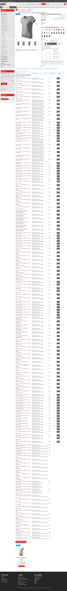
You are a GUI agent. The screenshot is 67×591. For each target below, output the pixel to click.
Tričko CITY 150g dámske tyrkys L (24, 394)
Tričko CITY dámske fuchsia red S (24, 415)
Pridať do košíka (52, 43)
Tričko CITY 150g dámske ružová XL (25, 309)
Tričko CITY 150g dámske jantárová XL (25, 489)
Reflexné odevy (4, 19)
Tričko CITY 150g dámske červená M (25, 127)
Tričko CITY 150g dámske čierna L (24, 140)
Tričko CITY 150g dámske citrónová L (25, 447)
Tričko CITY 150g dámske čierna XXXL (25, 444)
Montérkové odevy (5, 18)
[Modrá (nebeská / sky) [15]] (49, 29)
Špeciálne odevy (4, 21)
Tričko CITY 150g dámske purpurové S (25, 287)
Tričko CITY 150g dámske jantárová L (25, 481)
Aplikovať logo (35, 68)
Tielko (3, 42)
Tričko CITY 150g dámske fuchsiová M (25, 170)
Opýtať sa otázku (54, 68)
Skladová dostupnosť (19, 68)
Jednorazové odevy (5, 26)
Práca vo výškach (4, 61)
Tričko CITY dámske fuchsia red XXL (25, 534)
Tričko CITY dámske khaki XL (23, 537)
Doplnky (2, 63)
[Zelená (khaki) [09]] (59, 33)
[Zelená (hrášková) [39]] (64, 29)
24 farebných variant (21, 561)
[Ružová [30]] (44, 29)
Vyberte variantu (21, 566)
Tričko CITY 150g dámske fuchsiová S (25, 173)
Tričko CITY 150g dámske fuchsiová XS (25, 178)
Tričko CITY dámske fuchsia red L (24, 410)
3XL (56, 40)
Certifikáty (41, 68)
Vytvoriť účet (3, 90)
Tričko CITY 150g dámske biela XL (24, 111)
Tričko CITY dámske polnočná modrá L (25, 428)
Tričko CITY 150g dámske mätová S (24, 237)
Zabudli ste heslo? (4, 88)
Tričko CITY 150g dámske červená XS (25, 135)
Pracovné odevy (4, 14)
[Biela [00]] (42, 29)
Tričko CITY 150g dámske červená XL (25, 132)
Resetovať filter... (63, 27)
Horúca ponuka (4, 12)
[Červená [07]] (52, 33)
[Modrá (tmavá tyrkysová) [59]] (56, 33)
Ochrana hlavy (4, 59)
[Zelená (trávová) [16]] (61, 33)
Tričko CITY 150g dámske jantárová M (25, 483)
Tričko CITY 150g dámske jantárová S (25, 486)
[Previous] (16, 563)
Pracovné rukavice (4, 57)
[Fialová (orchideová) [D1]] (49, 33)
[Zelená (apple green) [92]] (47, 33)
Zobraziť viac (43, 65)
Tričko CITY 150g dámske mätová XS (25, 243)
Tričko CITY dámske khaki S (23, 423)
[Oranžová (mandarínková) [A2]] (61, 29)
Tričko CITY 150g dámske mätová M (25, 235)
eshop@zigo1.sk (11, 1)
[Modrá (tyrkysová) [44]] (44, 33)
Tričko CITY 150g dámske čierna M (24, 144)
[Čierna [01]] (49, 36)
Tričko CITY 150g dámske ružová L (24, 301)
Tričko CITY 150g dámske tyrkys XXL (25, 407)
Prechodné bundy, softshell (6, 30)
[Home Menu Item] (1, 7)
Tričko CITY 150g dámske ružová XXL (25, 314)
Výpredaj (3, 54)
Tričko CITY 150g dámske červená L (25, 124)
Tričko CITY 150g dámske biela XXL (24, 118)
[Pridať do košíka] (58, 78)
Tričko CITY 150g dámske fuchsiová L (25, 167)
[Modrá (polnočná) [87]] (44, 36)
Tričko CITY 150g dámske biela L (24, 100)
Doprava (29, 68)
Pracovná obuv (4, 56)
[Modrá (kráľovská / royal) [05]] (64, 33)
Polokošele (3, 44)
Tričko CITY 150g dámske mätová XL (25, 240)
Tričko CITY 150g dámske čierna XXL (25, 158)
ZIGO (2, 66)
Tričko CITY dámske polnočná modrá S (25, 434)
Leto (27, 11)
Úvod (19, 9)
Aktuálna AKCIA (29, 10)
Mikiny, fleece (4, 47)
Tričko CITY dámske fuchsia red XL (24, 532)
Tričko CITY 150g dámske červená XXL (25, 137)
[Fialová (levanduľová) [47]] (54, 29)
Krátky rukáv (4, 38)
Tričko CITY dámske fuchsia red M (24, 412)
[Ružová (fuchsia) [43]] (42, 36)
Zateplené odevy (4, 23)
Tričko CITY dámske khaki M (23, 420)
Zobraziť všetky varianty (21, 76)
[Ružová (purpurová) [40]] (59, 29)
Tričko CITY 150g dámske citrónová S (25, 162)
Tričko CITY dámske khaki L (23, 418)
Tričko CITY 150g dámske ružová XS (25, 311)
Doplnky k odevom (5, 52)
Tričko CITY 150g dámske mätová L (24, 232)
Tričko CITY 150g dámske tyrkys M (24, 397)
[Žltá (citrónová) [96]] (52, 29)
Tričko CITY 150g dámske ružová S (24, 306)
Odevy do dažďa (4, 28)
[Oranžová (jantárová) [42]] (56, 29)
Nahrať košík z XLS (5, 99)
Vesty (2, 31)
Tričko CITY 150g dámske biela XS (24, 114)
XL (51, 40)
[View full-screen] (16, 39)
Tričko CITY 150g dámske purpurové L (25, 281)
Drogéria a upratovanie (5, 64)
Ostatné (3, 35)
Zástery (3, 49)
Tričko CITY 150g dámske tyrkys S (24, 399)
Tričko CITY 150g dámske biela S (24, 107)
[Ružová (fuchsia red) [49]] (54, 33)
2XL (54, 40)
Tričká (2, 37)
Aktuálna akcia (4, 16)
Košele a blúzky (4, 45)
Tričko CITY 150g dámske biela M (24, 103)
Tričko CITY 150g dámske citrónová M (25, 450)
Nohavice (3, 33)
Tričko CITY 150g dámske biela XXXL (25, 122)
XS (42, 40)
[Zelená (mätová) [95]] (47, 29)
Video (26, 68)
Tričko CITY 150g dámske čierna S (24, 147)
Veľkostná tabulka (47, 68)
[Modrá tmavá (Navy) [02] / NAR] (47, 36)
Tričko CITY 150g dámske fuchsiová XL (25, 175)
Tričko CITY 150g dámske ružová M (24, 304)
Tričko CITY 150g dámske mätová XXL (25, 245)
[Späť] (17, 10)
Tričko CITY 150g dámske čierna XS (24, 155)
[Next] (37, 24)
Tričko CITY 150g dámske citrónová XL (25, 452)
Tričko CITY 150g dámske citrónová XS (25, 165)
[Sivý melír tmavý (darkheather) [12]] (42, 33)
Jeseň (27, 12)
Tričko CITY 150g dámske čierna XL (24, 151)
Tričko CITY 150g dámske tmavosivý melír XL (39, 12)
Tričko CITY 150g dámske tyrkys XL (24, 402)
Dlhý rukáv (4, 40)
